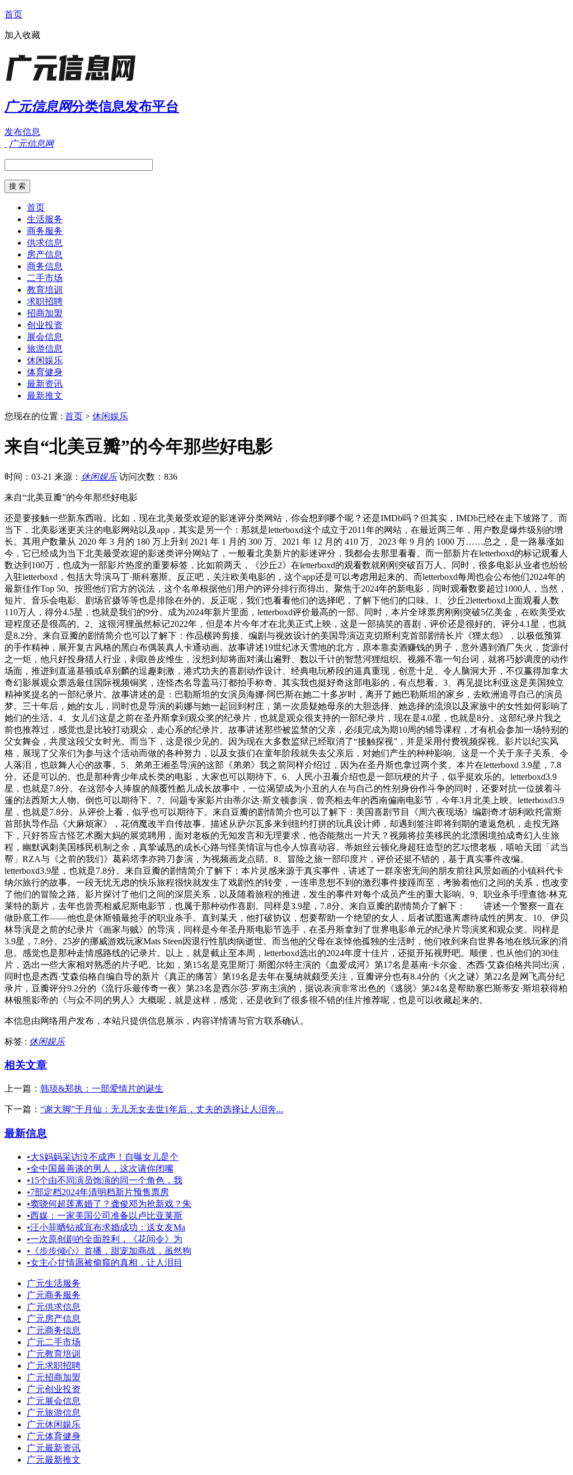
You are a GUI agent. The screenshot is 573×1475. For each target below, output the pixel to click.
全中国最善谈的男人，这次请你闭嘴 (100, 1168)
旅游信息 (45, 348)
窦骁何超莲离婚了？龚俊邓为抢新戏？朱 (109, 1204)
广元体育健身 (54, 1436)
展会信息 (45, 336)
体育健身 (45, 372)
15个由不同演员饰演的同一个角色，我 (104, 1180)
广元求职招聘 (54, 1365)
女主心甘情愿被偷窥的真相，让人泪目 (104, 1262)
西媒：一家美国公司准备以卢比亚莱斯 (104, 1215)
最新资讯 (45, 383)
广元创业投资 (54, 1389)
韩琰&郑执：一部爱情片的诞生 (101, 1088)
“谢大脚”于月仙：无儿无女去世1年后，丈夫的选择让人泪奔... (161, 1109)
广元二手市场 (54, 1342)
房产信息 (45, 254)
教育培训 (45, 289)
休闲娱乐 (45, 360)
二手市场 (45, 278)
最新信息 (25, 1133)
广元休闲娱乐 (54, 1424)
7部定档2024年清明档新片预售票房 (98, 1192)
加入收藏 (22, 35)
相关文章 (25, 1065)
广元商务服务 (54, 1295)
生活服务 (45, 219)
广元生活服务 (54, 1283)
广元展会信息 (54, 1401)
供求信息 (45, 242)
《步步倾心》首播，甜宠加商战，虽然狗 (109, 1251)
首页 (13, 14)
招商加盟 (45, 313)
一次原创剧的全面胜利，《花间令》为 (104, 1239)
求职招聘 (45, 301)
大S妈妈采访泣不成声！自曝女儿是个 (103, 1157)
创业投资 (45, 325)
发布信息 (22, 132)
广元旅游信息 (54, 1412)
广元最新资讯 (54, 1448)
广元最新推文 (54, 1459)
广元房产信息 (54, 1318)
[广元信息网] (74, 81)
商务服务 (45, 231)
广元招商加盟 (54, 1377)
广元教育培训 (54, 1354)
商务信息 (45, 266)
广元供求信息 (54, 1307)
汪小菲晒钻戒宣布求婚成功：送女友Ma (106, 1227)
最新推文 (45, 395)
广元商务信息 (54, 1330)
